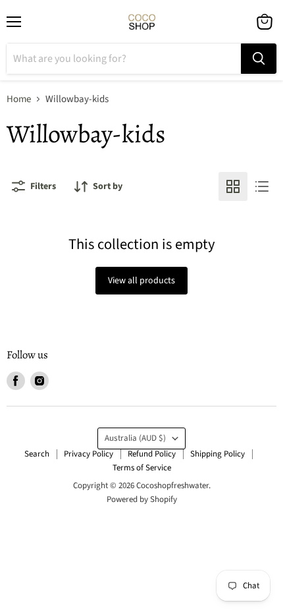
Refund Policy (152, 454)
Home (19, 99)
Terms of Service (142, 468)
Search (36, 454)
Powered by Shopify (142, 499)
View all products (141, 280)
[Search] (258, 58)
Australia (135, 438)
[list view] (261, 186)
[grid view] (233, 186)
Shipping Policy (217, 454)
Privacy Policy (88, 454)
